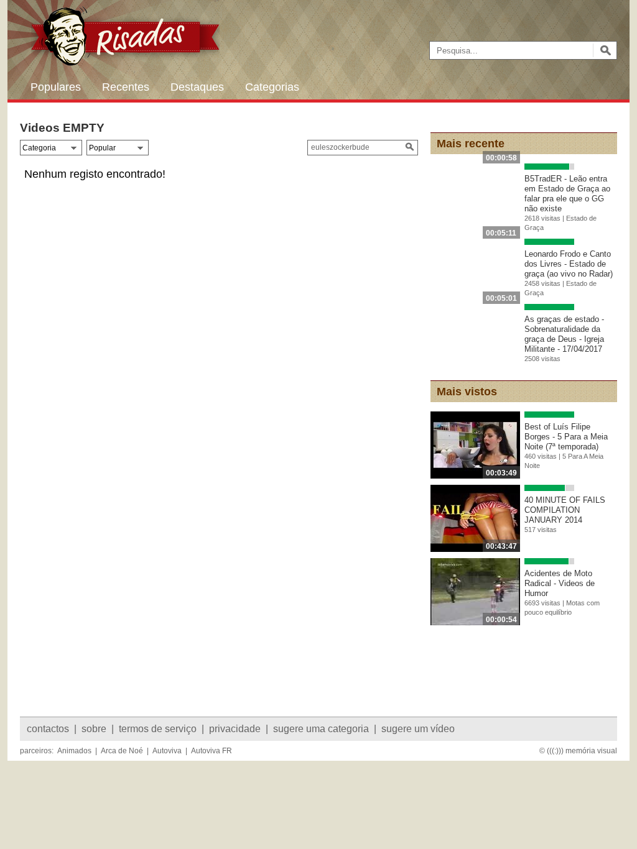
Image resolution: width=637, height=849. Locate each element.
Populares (55, 87)
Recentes (125, 87)
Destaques (197, 87)
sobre (93, 728)
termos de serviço (158, 728)
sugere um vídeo (418, 728)
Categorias (272, 87)
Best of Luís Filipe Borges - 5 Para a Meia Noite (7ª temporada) (566, 436)
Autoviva (167, 751)
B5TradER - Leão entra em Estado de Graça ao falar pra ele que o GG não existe (567, 193)
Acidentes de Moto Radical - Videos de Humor (559, 583)
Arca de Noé (122, 751)
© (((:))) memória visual (578, 751)
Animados (74, 751)
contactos (48, 728)
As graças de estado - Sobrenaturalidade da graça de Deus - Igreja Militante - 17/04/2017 (564, 334)
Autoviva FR (211, 751)
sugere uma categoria (321, 728)
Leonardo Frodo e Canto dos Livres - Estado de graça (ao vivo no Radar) (568, 263)
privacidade (235, 728)
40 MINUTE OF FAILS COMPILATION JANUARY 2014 (564, 510)
